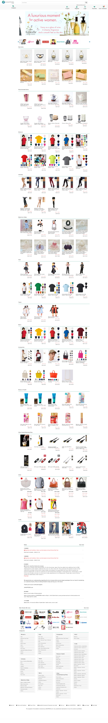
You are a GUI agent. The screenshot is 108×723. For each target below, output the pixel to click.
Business (40, 678)
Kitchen (75, 678)
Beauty (75, 683)
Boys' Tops (40, 644)
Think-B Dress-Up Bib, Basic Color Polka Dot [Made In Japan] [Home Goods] (68, 232)
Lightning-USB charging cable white (66, 467)
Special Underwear (24, 667)
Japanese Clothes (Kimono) (26, 650)
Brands (57, 664)
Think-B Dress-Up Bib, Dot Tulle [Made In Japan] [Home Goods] (26, 252)
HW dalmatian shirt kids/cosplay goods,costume (67, 275)
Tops (21, 636)
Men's (40, 673)
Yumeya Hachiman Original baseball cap (25, 535)
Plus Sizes (23, 648)
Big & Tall (40, 685)
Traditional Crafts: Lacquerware (80, 646)
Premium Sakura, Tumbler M (81, 123)
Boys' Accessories (42, 650)
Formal (22, 646)
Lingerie (22, 666)
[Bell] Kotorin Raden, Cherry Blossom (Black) (40, 62)
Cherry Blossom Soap (66, 80)
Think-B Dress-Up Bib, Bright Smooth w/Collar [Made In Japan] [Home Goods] (81, 232)
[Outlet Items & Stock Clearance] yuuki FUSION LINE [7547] (53, 489)
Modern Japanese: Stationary (80, 673)
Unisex (22, 651)
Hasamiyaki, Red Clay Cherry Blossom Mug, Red (67, 104)
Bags (57, 636)
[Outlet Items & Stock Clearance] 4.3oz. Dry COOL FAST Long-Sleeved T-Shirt (40, 489)
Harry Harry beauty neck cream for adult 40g (67, 405)
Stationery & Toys (77, 685)
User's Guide (86, 705)
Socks (22, 671)
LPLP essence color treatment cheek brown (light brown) (26, 405)
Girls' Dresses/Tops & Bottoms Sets (44, 640)
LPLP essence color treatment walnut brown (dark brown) (40, 405)
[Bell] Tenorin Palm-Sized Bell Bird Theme (67, 61)
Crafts (75, 643)
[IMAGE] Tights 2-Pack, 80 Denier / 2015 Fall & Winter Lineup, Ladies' (53, 189)
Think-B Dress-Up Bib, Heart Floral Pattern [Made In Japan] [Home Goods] (54, 252)
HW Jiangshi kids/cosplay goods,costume (39, 275)
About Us (12, 705)
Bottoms (75, 636)
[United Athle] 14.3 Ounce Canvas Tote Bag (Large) (25, 381)
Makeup (57, 657)
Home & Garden (77, 680)
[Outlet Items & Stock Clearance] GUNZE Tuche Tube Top (25, 510)
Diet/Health (58, 662)
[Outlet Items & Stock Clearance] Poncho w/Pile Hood (25, 489)
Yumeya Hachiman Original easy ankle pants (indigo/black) (39, 535)
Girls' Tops (40, 636)
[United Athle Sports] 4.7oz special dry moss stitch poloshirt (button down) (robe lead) (54, 148)
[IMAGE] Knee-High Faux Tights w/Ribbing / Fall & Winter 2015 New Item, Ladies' (53, 210)
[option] (54, 23)
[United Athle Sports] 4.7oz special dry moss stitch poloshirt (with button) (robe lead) (67, 148)
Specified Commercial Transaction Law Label (48, 705)
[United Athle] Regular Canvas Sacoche (38, 362)
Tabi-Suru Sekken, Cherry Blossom (25, 82)
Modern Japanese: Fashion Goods (79, 671)
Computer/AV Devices (60, 685)
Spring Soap (36, 81)
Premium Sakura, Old (66, 123)
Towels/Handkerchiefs (60, 683)
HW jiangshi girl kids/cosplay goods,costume (54, 275)
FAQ (80, 705)
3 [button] (55, 37)
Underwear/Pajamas (42, 680)
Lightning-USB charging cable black (80, 467)
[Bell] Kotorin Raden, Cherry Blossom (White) (26, 62)
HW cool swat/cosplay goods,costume (80, 275)
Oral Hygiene (59, 667)
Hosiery (22, 673)
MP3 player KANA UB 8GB (53, 466)
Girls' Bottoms (41, 638)
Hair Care (58, 661)
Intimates (23, 659)
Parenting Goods (24, 689)
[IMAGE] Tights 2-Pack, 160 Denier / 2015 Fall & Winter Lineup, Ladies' (81, 189)
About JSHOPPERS (71, 705)
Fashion (75, 682)
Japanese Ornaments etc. (61, 687)
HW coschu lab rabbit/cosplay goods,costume (23, 317)
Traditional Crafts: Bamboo (79, 650)
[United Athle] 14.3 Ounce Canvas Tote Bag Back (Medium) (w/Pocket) (81, 361)
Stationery (58, 680)
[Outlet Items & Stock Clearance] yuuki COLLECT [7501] (67, 489)
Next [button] (89, 41)
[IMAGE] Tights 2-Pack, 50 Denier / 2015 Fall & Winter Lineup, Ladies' (39, 189)
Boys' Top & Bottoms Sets (43, 648)
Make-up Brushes (59, 666)
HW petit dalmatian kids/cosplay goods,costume (26, 275)
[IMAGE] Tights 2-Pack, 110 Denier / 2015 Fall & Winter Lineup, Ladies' (67, 189)
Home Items (58, 677)
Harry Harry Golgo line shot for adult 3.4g (25, 425)
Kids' (40, 634)
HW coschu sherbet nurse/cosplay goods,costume (38, 317)
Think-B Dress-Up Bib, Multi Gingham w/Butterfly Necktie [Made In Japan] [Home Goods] (68, 253)
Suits (22, 645)
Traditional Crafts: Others (79, 662)
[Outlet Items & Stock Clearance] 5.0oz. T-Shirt (39, 510)
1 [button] (52, 37)
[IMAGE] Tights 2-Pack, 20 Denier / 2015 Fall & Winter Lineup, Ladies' (25, 189)
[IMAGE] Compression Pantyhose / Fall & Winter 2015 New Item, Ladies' (39, 209)
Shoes (39, 682)
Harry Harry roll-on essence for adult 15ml (39, 425)
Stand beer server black (39, 446)
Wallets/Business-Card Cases (62, 638)
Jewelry (57, 641)
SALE (75, 634)
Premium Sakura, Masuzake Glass (53, 124)
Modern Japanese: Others (79, 677)
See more (81, 544)
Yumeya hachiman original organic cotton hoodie (67, 535)
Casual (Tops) (41, 675)
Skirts (22, 640)
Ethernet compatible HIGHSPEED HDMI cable (53, 447)
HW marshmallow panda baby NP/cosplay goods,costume (39, 232)
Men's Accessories (60, 645)
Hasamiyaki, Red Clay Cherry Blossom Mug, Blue (53, 104)
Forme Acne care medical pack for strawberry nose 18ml (53, 425)
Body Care (58, 659)
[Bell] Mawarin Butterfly (80, 60)
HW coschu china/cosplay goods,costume (53, 317)
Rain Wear (58, 646)
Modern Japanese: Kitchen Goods (61, 691)
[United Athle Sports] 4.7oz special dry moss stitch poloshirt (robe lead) (25, 147)
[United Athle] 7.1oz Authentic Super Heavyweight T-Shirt (80, 340)
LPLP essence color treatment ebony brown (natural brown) (52, 405)
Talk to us (62, 705)
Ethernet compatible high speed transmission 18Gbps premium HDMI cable (81, 447)
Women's (23, 634)
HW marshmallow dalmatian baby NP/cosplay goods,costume (53, 232)
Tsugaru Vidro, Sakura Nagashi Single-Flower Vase (39, 124)
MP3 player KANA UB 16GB (40, 466)
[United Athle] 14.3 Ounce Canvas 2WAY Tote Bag (67, 361)
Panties (22, 664)
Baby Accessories (24, 684)
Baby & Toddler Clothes (25, 682)
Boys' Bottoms (41, 646)
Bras (21, 662)
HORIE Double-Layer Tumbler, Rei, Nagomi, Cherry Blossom (24, 104)
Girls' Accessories (42, 643)
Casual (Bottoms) (42, 677)
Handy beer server (24, 446)
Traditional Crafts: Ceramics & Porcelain (80, 648)
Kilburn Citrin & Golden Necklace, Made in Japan (67, 381)
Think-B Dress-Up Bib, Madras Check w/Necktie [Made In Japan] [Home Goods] (39, 253)
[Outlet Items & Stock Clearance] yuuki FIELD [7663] (80, 489)
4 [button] (57, 37)
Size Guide (94, 705)
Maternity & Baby (25, 680)
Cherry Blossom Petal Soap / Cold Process (54, 81)
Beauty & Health (61, 654)
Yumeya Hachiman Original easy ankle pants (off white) (53, 535)
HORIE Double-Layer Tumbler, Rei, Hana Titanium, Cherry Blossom (40, 104)
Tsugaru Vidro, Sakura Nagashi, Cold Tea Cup (25, 124)
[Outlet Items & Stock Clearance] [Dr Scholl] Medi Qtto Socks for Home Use (53, 510)
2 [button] (54, 37)
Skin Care (58, 656)
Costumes (58, 688)
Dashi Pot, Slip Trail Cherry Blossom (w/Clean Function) (81, 104)
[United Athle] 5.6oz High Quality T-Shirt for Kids (25, 295)
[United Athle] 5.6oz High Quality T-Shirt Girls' (81, 147)
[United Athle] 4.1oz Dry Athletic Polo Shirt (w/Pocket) (81, 167)
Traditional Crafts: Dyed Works (80, 654)
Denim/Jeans (23, 643)
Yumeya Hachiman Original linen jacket (81, 535)
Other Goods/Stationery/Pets (62, 673)
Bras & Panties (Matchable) (26, 661)
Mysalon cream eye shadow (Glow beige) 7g (81, 425)
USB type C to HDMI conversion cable (24, 467)
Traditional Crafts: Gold (79, 657)
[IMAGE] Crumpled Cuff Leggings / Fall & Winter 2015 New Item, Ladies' (25, 209)
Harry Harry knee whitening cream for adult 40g (81, 405)
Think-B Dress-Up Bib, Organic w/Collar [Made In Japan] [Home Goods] (81, 252)
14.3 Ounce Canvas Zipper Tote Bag (53, 381)
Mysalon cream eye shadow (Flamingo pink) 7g (67, 425)
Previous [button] (18, 41)
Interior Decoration (60, 678)
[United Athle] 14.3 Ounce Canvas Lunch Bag (39, 381)
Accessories (40, 683)
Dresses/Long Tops (24, 638)
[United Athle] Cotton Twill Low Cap (53, 362)
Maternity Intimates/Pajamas (26, 687)
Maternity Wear (24, 685)
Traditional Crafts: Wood (79, 652)
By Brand (58, 682)
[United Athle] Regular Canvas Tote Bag (24, 362)
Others (22, 653)
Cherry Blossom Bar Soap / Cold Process (81, 81)
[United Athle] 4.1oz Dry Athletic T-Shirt (39, 167)
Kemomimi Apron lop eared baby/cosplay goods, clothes (26, 232)
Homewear (23, 669)
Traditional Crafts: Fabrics (79, 655)
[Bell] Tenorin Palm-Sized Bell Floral (53, 61)
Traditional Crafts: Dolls (79, 660)
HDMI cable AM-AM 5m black (66, 447)
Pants (22, 641)
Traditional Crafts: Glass (79, 659)
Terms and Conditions (21, 705)
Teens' (40, 658)
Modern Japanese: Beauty (79, 675)
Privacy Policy (32, 705)
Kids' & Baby (76, 638)
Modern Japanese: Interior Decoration (61, 694)
